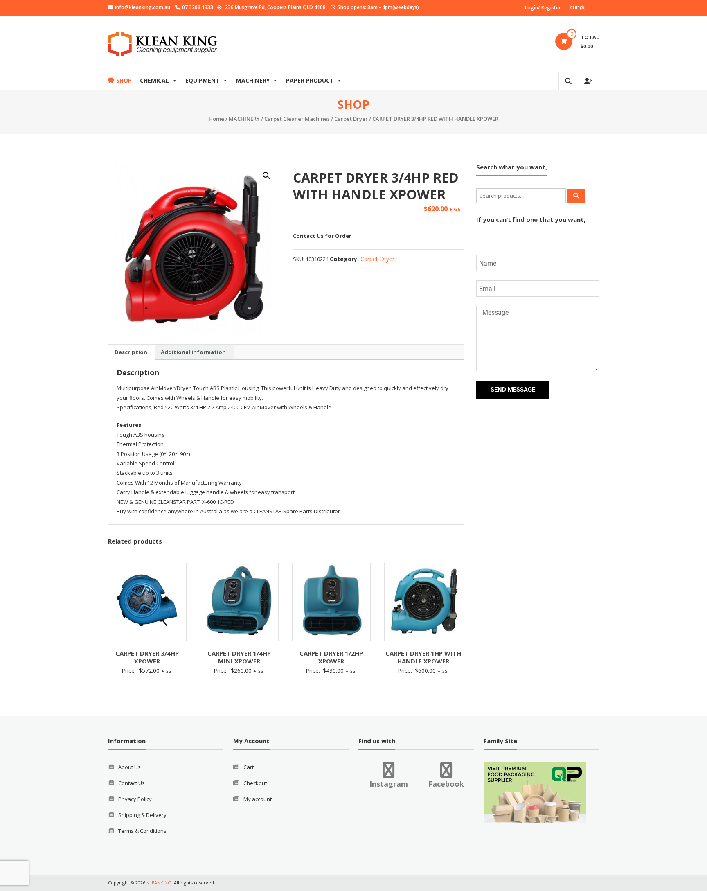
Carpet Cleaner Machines (297, 118)
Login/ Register (543, 7)
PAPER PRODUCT (310, 80)
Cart (248, 767)
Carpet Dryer (351, 118)
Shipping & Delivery (142, 815)
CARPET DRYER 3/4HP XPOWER (147, 657)
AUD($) (578, 7)
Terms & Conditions (142, 831)
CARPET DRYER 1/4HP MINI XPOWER (239, 657)
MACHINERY (253, 80)
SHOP (124, 80)
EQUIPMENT (202, 80)
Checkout (255, 783)
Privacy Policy (135, 799)
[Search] (576, 196)
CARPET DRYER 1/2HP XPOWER (331, 657)
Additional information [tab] (193, 352)
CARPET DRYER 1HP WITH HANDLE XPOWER (423, 657)
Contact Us (131, 783)
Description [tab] (131, 352)
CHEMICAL (154, 80)
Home (216, 118)
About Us (129, 767)
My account (257, 799)
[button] (266, 175)
